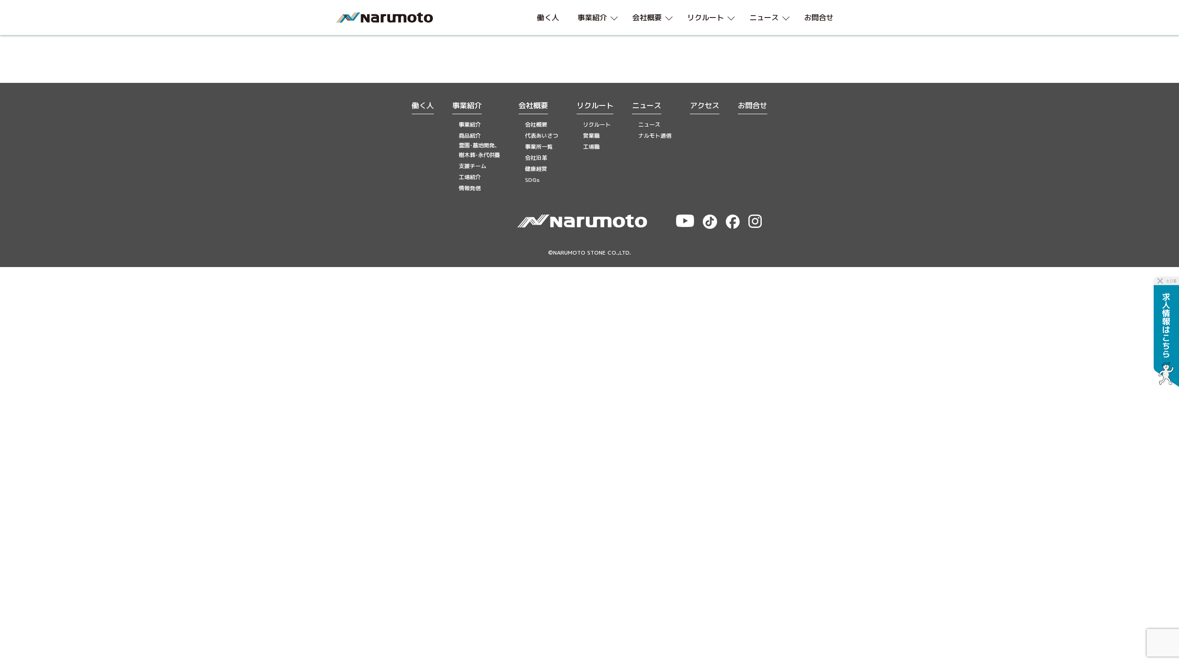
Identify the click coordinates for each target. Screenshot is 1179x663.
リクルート (595, 105)
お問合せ (752, 105)
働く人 (423, 105)
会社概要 (533, 105)
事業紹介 (467, 105)
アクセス (704, 105)
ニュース (646, 105)
